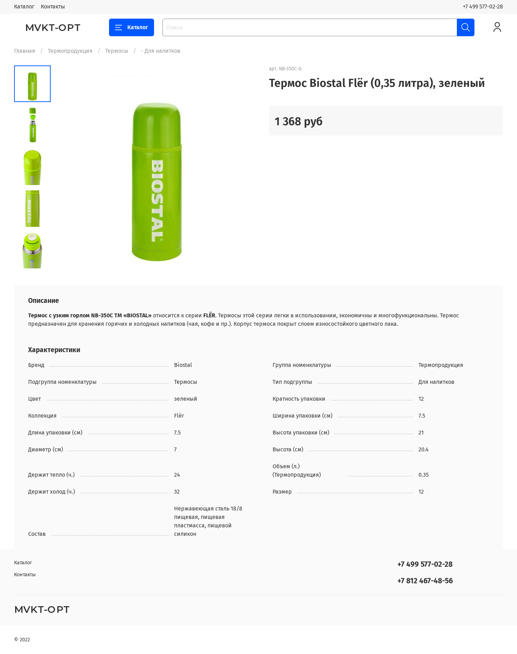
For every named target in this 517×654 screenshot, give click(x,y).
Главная (24, 50)
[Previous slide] (68, 167)
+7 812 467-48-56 (425, 581)
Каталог (24, 6)
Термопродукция (70, 50)
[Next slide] (32, 260)
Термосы (116, 50)
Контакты (53, 6)
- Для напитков (160, 50)
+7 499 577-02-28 (483, 6)
